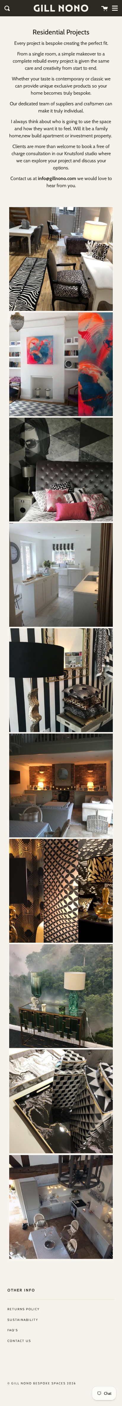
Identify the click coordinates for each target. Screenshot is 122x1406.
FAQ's (12, 1330)
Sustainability (22, 1320)
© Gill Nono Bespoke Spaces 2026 (41, 1383)
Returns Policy (23, 1309)
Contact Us (19, 1341)
